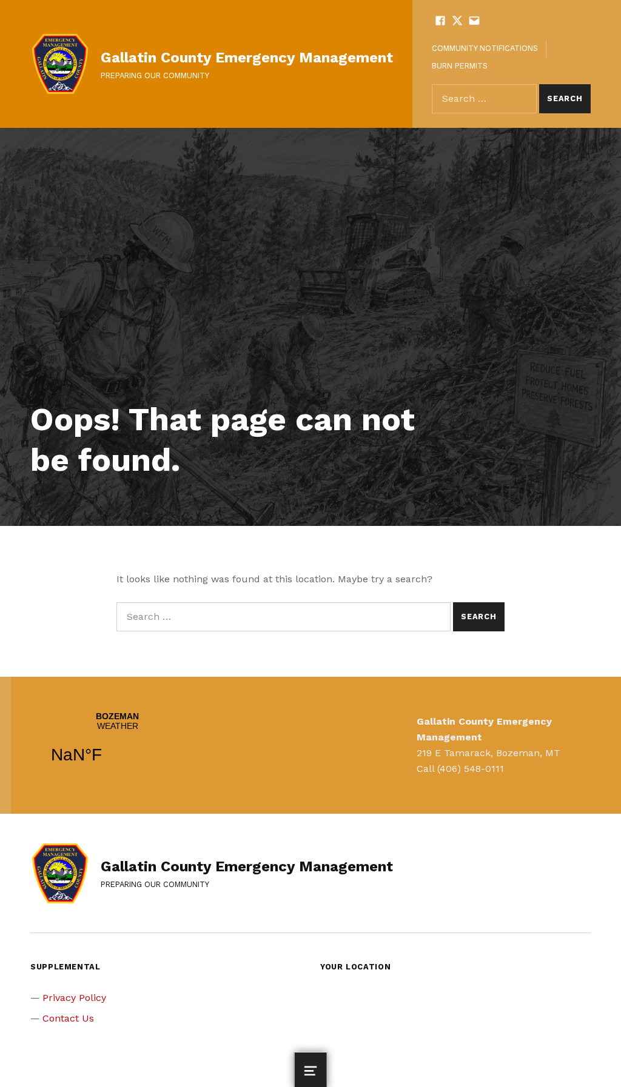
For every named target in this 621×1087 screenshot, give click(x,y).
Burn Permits (460, 65)
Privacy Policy (74, 997)
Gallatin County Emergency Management (247, 57)
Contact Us (68, 1018)
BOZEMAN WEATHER (117, 745)
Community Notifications (485, 48)
